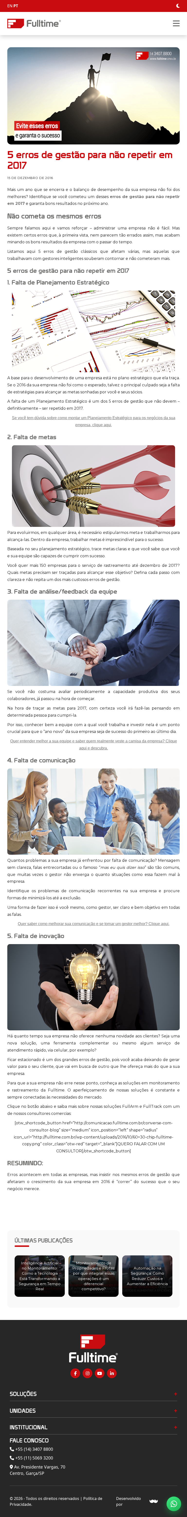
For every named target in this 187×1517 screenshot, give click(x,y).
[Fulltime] (34, 23)
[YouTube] (99, 1373)
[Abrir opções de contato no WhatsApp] (174, 1504)
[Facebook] (75, 1373)
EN (9, 6)
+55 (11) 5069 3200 (33, 1458)
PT (15, 6)
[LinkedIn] (112, 1373)
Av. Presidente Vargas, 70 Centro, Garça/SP (37, 1470)
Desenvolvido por (128, 1501)
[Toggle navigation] (176, 23)
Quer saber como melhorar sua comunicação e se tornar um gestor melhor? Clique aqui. (93, 924)
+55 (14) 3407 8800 (33, 1449)
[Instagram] (87, 1373)
